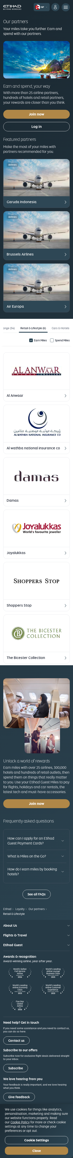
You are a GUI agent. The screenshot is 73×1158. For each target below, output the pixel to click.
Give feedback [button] (19, 1097)
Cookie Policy (20, 1122)
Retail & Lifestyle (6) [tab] (33, 328)
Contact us (16, 1040)
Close (36, 1151)
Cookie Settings (36, 1140)
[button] (36, 183)
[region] (36, 1131)
